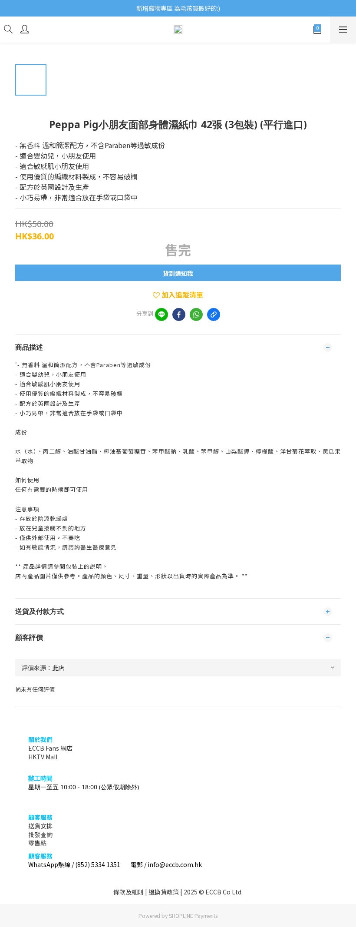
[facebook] (178, 314)
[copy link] (213, 314)
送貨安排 (40, 825)
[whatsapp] (196, 314)
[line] (161, 314)
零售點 (37, 842)
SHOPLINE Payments (193, 915)
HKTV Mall (42, 756)
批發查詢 (40, 834)
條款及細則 (128, 891)
